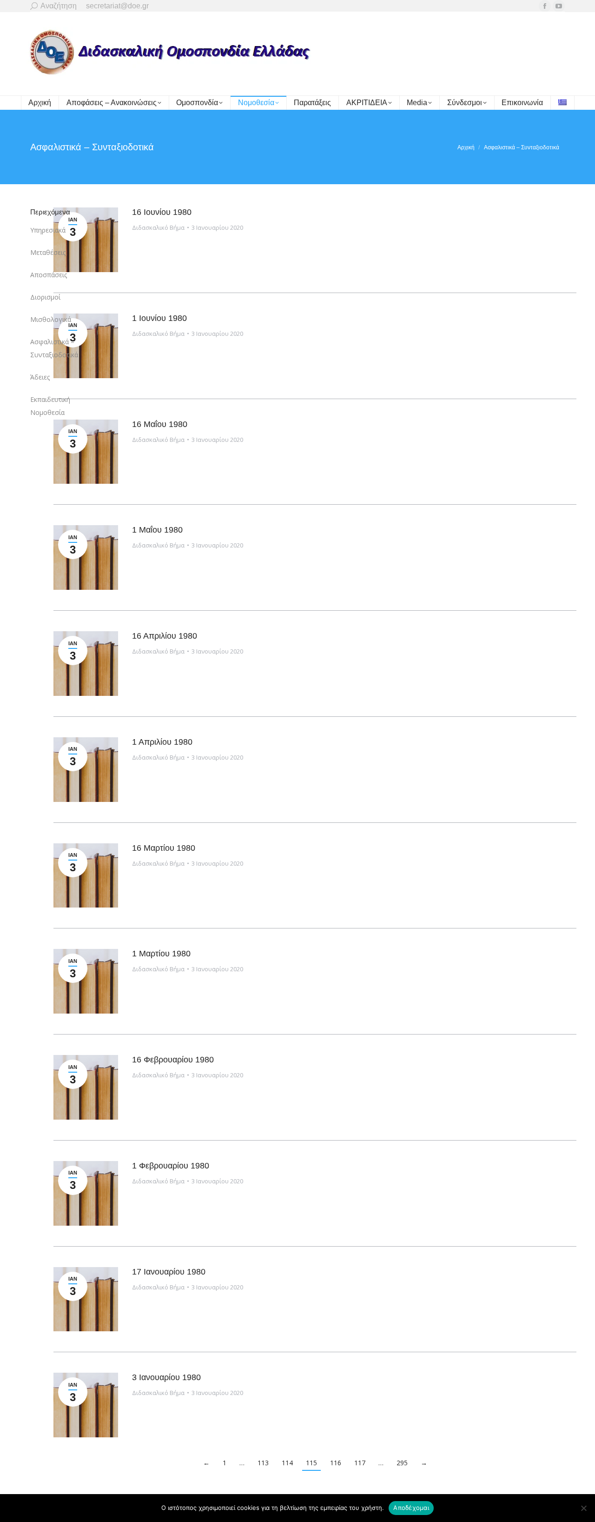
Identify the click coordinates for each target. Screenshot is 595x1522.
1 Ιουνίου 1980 (159, 318)
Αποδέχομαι (411, 1507)
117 (359, 1462)
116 (335, 1462)
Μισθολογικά (50, 319)
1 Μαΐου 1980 (157, 529)
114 (287, 1462)
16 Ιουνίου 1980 (162, 212)
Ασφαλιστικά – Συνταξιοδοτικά (54, 348)
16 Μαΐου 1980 (159, 424)
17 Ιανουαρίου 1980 (168, 1271)
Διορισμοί (45, 297)
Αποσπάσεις (48, 274)
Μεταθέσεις (48, 252)
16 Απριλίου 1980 (164, 636)
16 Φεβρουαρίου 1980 (173, 1059)
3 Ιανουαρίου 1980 (166, 1377)
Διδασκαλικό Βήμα (158, 227)
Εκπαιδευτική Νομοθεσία (50, 406)
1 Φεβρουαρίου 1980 (170, 1165)
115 (311, 1462)
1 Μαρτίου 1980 (161, 953)
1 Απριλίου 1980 (162, 742)
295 (402, 1462)
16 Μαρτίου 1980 (163, 848)
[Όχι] (583, 1508)
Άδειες (40, 377)
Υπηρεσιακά (48, 230)
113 (263, 1462)
